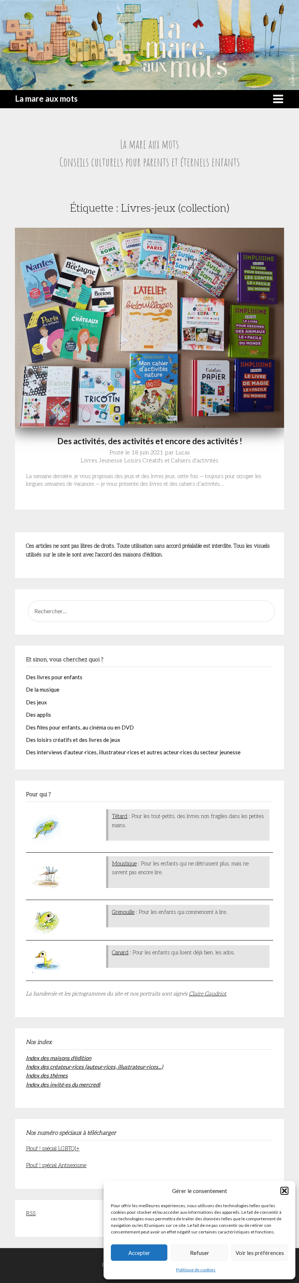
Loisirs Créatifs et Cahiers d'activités (171, 460)
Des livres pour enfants (54, 677)
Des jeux (36, 702)
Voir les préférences (260, 1252)
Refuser (199, 1252)
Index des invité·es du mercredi (63, 1084)
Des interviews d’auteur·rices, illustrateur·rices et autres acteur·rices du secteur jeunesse (133, 752)
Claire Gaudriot (207, 993)
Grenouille (123, 912)
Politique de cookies (195, 1269)
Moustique (124, 863)
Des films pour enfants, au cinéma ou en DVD (80, 727)
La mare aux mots (46, 98)
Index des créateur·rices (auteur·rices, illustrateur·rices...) (94, 1066)
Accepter (139, 1252)
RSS (31, 1213)
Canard (120, 952)
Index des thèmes (47, 1075)
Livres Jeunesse (102, 460)
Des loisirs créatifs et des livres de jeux (73, 739)
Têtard (119, 816)
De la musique (42, 689)
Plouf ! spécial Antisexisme (56, 1165)
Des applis (38, 714)
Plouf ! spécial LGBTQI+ (52, 1148)
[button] (284, 1190)
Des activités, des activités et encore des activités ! (149, 441)
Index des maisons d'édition (58, 1058)
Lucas (182, 452)
